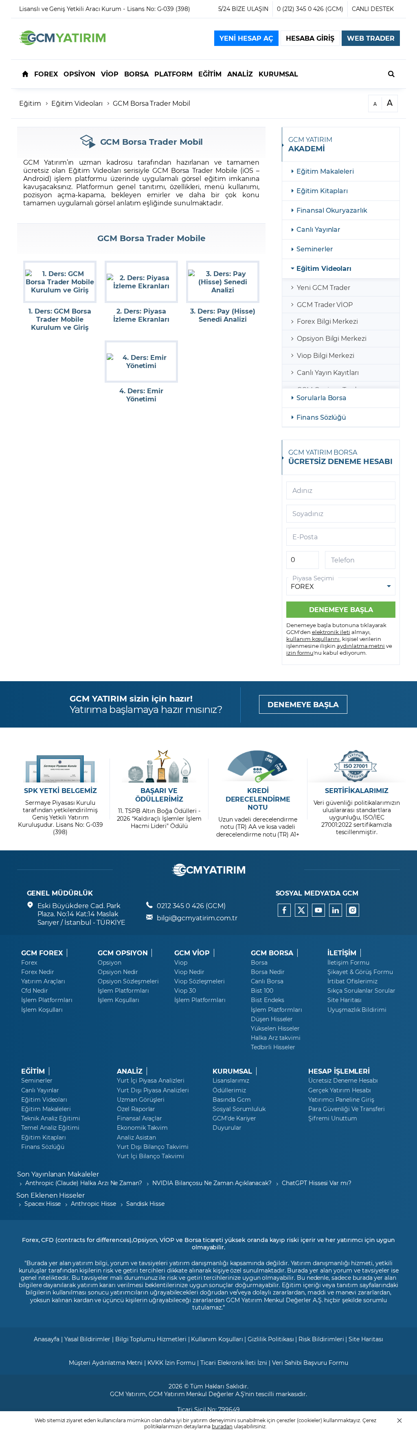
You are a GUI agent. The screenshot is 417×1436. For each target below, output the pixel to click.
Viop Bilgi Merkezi (325, 355)
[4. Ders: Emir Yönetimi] (141, 361)
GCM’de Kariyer (234, 1118)
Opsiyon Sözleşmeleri (128, 981)
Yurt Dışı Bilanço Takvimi (153, 1147)
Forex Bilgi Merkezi (327, 321)
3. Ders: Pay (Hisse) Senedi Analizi (222, 315)
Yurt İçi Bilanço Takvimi (150, 1156)
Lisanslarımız (231, 1080)
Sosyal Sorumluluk (239, 1109)
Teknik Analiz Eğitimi (50, 1118)
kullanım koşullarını (313, 638)
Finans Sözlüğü (321, 417)
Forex (29, 962)
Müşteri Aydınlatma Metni (106, 1362)
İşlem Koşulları (42, 1009)
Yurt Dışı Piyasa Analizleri (153, 1090)
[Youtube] (318, 910)
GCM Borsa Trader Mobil (151, 103)
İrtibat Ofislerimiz (352, 981)
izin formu (300, 652)
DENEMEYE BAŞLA (303, 704)
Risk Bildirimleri (321, 1339)
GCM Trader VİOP (325, 304)
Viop (180, 962)
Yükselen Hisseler (275, 1028)
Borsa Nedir (267, 972)
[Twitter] (301, 910)
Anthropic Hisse (93, 1203)
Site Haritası (344, 1000)
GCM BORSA (272, 953)
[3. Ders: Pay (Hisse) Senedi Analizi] (222, 282)
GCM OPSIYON (122, 953)
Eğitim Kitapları (322, 190)
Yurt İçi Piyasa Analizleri (150, 1080)
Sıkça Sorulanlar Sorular (361, 990)
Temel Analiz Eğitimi (50, 1127)
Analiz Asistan (136, 1137)
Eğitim (30, 103)
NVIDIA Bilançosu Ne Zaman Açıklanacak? (212, 1183)
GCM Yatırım (128, 1394)
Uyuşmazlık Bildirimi (356, 1009)
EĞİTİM (33, 1071)
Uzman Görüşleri (141, 1099)
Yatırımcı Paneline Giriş (341, 1099)
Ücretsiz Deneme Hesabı (343, 1080)
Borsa (259, 962)
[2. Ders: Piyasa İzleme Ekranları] (141, 282)
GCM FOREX (42, 953)
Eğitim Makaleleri (325, 171)
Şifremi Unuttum (332, 1118)
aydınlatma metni (361, 645)
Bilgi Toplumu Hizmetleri (151, 1339)
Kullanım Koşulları (217, 1339)
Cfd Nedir (34, 990)
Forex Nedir (37, 972)
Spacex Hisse (42, 1203)
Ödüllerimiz (229, 1090)
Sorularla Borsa (321, 397)
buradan (222, 1426)
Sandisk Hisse (145, 1203)
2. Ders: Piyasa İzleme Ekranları (141, 315)
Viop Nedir (189, 972)
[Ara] (391, 73)
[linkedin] (335, 910)
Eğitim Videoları (77, 103)
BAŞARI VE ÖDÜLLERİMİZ (159, 795)
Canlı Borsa (267, 981)
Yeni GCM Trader (323, 287)
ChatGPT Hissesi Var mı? (316, 1183)
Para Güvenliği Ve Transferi (346, 1109)
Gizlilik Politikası (271, 1339)
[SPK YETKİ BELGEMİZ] (60, 766)
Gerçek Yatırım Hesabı (339, 1090)
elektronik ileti (331, 631)
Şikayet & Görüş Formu (360, 972)
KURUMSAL (232, 1071)
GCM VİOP (192, 953)
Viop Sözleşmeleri (199, 981)
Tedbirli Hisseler (273, 1047)
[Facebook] (284, 910)
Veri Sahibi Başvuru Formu (310, 1362)
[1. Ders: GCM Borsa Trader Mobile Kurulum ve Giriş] (60, 282)
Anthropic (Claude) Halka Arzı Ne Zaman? (83, 1183)
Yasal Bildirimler (87, 1339)
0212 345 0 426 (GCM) (191, 905)
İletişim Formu (348, 962)
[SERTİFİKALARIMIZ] (356, 766)
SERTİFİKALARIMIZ (356, 791)
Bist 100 (262, 990)
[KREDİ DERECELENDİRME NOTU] (258, 766)
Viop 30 (185, 990)
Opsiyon (109, 962)
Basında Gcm (231, 1099)
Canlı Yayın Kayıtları (328, 372)
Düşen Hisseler (272, 1019)
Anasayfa (46, 1339)
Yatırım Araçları (43, 981)
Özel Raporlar (136, 1109)
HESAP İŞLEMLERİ (339, 1071)
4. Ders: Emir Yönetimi (141, 395)
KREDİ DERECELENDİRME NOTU (258, 799)
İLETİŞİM (341, 953)
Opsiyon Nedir (118, 972)
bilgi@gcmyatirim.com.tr (197, 917)
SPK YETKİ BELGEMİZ (60, 791)
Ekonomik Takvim (142, 1127)
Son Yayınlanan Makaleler (58, 1174)
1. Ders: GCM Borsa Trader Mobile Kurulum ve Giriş (60, 319)
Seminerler (314, 248)
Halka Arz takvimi (276, 1038)
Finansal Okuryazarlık (331, 210)
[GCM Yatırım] (62, 42)
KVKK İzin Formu (171, 1362)
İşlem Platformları (46, 1000)
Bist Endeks (267, 1000)
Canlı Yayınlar (318, 229)
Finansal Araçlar (139, 1118)
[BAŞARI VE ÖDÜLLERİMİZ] (159, 766)
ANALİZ (130, 1071)
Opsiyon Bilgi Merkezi (332, 338)
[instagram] (352, 910)
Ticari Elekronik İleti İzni (233, 1362)
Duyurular (227, 1127)
